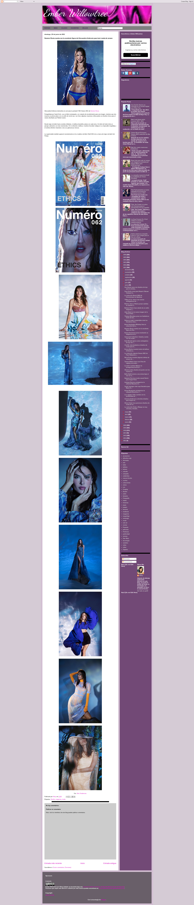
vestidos (125, 543)
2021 (125, 267)
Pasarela (125, 527)
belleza (125, 467)
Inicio (82, 863)
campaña (126, 473)
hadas (125, 500)
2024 (125, 260)
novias (125, 525)
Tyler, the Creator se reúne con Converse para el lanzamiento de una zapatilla (140, 206)
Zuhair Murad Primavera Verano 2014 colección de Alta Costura (140, 134)
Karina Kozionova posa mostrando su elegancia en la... (136, 333)
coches (125, 480)
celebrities (126, 476)
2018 (125, 430)
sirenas (125, 536)
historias (125, 502)
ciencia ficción (127, 478)
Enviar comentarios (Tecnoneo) (62, 867)
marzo (127, 417)
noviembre (128, 272)
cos (124, 487)
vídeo (124, 547)
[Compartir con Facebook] (73, 797)
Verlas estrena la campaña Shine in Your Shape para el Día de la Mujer (140, 235)
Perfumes (126, 532)
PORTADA (47, 28)
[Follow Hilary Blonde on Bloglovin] (128, 64)
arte (124, 462)
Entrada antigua (109, 863)
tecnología (126, 540)
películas (126, 529)
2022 (125, 265)
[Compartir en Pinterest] (74, 797)
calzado (125, 471)
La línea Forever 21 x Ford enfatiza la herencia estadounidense (139, 220)
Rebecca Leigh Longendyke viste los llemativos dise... (135, 321)
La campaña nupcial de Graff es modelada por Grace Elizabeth (140, 176)
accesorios (126, 456)
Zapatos (125, 549)
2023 (125, 262)
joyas (124, 505)
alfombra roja (127, 458)
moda (63, 799)
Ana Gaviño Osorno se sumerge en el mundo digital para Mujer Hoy (140, 106)
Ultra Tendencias (82, 793)
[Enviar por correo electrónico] (67, 797)
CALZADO (64, 28)
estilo (124, 494)
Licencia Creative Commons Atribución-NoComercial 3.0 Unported (103, 887)
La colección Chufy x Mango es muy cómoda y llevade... (135, 407)
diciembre (128, 269)
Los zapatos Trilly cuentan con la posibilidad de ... (134, 395)
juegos (125, 507)
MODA (56, 28)
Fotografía (126, 498)
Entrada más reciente (53, 863)
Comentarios (128, 562)
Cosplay (125, 489)
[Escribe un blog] (69, 797)
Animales (126, 460)
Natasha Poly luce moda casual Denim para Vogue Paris (136, 379)
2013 (125, 440)
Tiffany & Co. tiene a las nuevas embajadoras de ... (134, 300)
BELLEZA (85, 28)
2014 (125, 438)
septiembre (128, 277)
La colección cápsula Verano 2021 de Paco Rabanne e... (136, 354)
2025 (125, 257)
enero (127, 422)
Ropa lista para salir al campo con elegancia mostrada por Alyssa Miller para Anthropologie (140, 163)
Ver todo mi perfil (142, 591)
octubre (127, 275)
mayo (127, 412)
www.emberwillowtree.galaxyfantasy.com (111, 888)
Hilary (141, 575)
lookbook (126, 511)
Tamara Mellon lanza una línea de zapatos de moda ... (135, 362)
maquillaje (126, 516)
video (124, 545)
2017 (125, 433)
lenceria (125, 509)
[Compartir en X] (71, 797)
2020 (125, 425)
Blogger (103, 899)
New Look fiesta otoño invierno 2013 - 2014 (138, 120)
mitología (126, 518)
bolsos (125, 469)
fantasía (125, 496)
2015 (125, 435)
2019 (125, 428)
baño (124, 465)
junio (127, 285)
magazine (58, 799)
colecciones (126, 482)
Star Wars (126, 538)
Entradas (127, 559)
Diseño (53, 799)
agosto (127, 280)
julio (126, 282)
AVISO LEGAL (49, 895)
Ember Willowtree (75, 13)
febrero (127, 419)
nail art (125, 523)
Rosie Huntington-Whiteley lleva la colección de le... (135, 325)
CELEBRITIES (75, 28)
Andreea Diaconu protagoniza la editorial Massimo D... (134, 383)
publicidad (126, 534)
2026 (125, 254)
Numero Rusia (95, 111)
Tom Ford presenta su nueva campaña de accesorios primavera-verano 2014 (140, 191)
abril (126, 414)
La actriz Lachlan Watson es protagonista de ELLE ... (133, 366)
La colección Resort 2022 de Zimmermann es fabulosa (133, 296)
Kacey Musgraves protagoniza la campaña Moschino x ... (134, 391)
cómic (125, 485)
